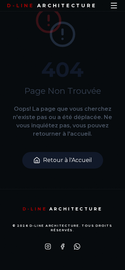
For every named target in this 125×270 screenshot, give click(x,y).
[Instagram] (48, 246)
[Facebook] (62, 246)
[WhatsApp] (77, 246)
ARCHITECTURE (52, 5)
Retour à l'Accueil (67, 160)
